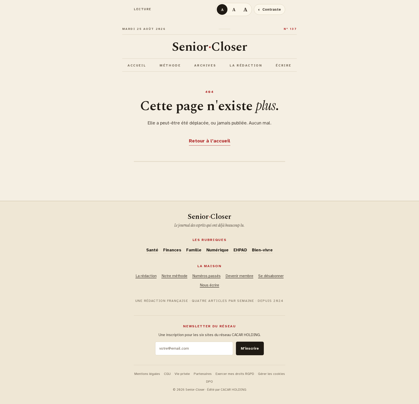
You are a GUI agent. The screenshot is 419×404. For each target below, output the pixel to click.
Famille (193, 250)
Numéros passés (206, 275)
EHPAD (240, 250)
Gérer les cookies (271, 374)
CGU (167, 374)
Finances (172, 250)
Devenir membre (239, 275)
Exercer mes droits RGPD (235, 374)
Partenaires (203, 374)
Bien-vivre (262, 250)
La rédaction (246, 65)
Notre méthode (174, 275)
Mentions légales (147, 374)
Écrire (283, 65)
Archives (205, 65)
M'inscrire (250, 348)
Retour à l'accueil (209, 141)
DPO (209, 381)
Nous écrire (209, 285)
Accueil (137, 65)
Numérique (217, 250)
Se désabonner (271, 275)
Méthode (170, 65)
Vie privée (182, 374)
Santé (152, 250)
